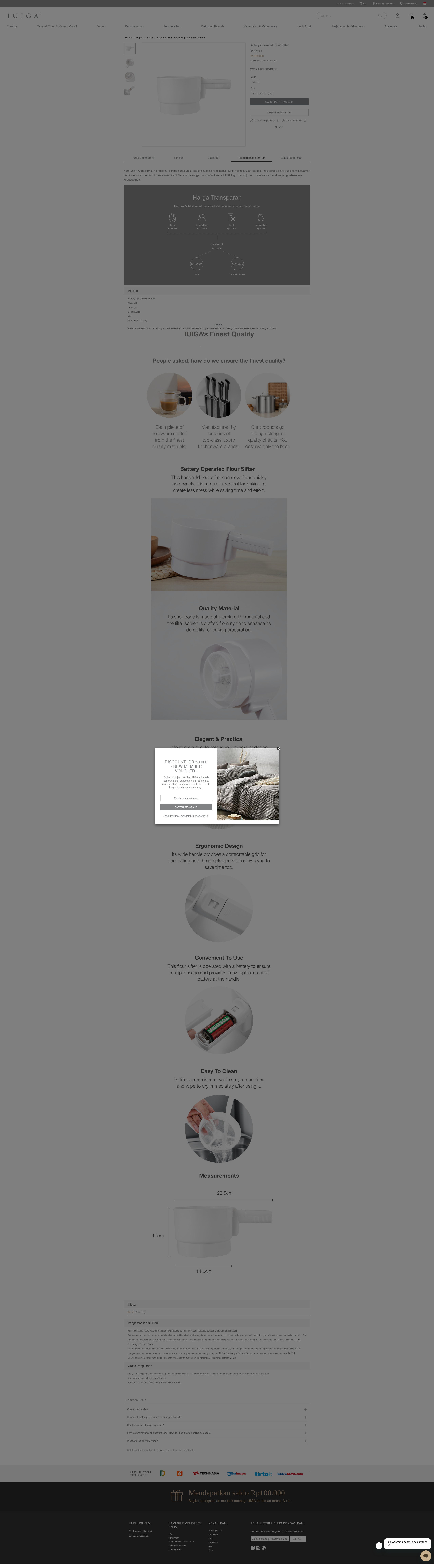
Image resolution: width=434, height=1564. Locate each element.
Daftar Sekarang (186, 807)
